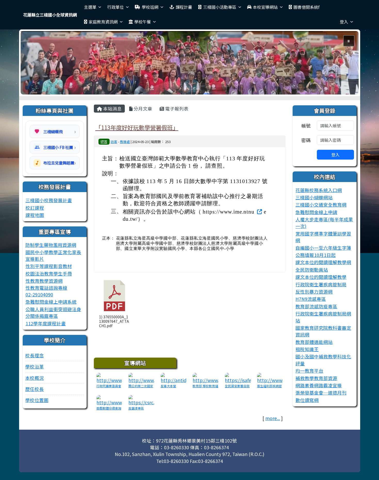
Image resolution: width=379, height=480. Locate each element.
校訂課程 (35, 207)
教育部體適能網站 (314, 342)
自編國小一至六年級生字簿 (323, 248)
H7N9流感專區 (310, 299)
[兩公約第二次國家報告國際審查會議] (141, 377)
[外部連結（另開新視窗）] (259, 211)
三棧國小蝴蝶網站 (314, 197)
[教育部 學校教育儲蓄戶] (206, 377)
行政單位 (115, 7)
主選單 (90, 7)
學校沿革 (34, 366)
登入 (344, 22)
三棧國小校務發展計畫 (49, 200)
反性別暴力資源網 (314, 291)
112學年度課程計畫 (46, 323)
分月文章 (142, 108)
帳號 (306, 125)
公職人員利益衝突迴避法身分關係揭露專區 (53, 312)
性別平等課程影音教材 (49, 266)
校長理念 (34, 355)
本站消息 (112, 108)
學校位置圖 (36, 400)
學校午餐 (142, 22)
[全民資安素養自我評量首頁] (238, 377)
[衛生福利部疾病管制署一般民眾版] (270, 377)
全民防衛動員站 (311, 269)
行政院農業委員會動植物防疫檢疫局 (108, 388)
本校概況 (34, 378)
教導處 (125, 141)
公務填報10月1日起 (315, 255)
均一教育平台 (309, 370)
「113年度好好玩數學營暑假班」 (136, 127)
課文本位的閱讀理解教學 (321, 277)
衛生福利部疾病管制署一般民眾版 (269, 388)
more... (272, 418)
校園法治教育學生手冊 (49, 273)
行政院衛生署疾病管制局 (321, 284)
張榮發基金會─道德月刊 (321, 392)
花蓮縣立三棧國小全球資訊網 (50, 15)
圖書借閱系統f (306, 7)
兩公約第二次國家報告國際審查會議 (140, 388)
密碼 (306, 140)
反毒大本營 (168, 386)
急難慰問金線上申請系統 (51, 301)
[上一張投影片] (33, 63)
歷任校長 (34, 389)
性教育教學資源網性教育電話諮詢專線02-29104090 (46, 288)
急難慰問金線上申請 (316, 212)
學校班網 (150, 7)
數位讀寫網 (307, 400)
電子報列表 (176, 108)
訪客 (114, 141)
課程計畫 (184, 7)
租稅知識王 (307, 349)
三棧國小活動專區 (219, 7)
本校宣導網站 (265, 7)
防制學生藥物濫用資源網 (50, 245)
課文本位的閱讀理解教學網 (323, 262)
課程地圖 (35, 215)
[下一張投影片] (346, 63)
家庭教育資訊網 (103, 22)
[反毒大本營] (174, 377)
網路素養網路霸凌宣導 (318, 385)
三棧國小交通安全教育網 (321, 204)
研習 (104, 141)
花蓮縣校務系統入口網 (318, 190)
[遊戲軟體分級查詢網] (109, 400)
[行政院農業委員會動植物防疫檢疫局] (109, 377)
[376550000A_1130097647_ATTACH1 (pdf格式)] (114, 295)
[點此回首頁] (190, 63)
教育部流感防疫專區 (316, 306)
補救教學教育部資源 (316, 378)
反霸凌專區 (136, 408)
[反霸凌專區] (141, 400)
